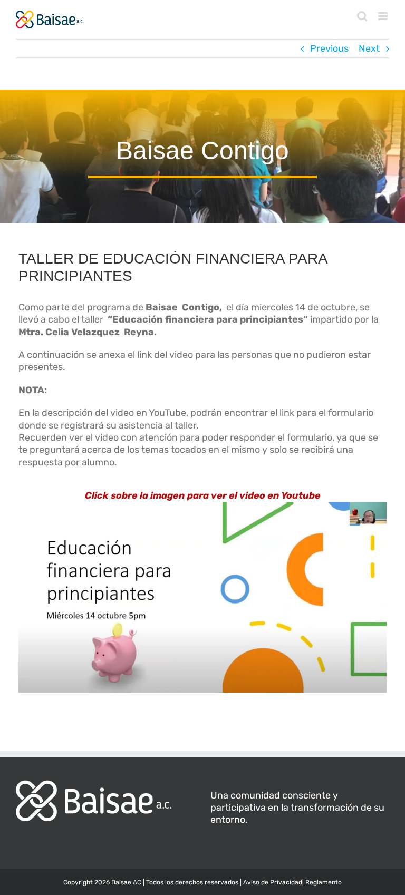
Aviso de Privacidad (272, 882)
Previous (329, 48)
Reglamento (323, 882)
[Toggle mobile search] (362, 16)
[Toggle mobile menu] (383, 16)
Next (369, 48)
